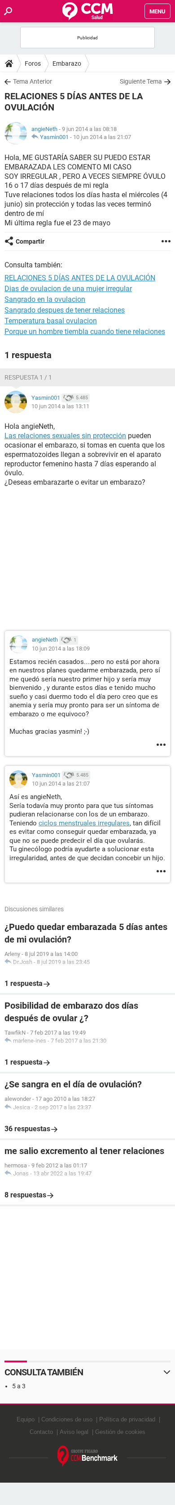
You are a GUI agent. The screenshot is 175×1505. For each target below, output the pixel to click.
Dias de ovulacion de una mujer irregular (68, 288)
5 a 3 (19, 1386)
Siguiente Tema (141, 81)
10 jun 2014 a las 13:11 (60, 406)
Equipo (26, 1419)
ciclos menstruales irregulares (84, 823)
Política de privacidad (127, 1419)
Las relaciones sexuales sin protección (65, 435)
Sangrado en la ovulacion (44, 299)
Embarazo (66, 63)
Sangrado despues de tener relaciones (64, 310)
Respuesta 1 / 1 (28, 377)
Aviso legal (74, 1432)
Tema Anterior (32, 81)
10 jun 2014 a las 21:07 (102, 137)
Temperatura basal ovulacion (50, 321)
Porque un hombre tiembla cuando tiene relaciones (84, 331)
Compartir (30, 241)
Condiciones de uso (66, 1419)
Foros (33, 63)
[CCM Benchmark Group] (87, 1456)
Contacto (41, 1432)
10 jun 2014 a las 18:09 (61, 648)
